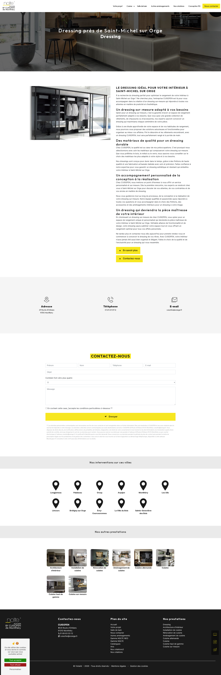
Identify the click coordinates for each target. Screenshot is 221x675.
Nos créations (178, 6)
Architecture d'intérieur (173, 627)
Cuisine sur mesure (171, 646)
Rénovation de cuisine (172, 633)
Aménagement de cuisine (174, 635)
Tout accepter (15, 660)
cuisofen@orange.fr (174, 310)
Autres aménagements (160, 6)
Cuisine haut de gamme (173, 644)
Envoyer (113, 416)
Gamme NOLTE (117, 641)
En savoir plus (130, 250)
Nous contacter (211, 6)
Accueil (113, 624)
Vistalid (79, 666)
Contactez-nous (131, 258)
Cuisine (129, 6)
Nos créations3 (117, 649)
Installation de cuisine (172, 630)
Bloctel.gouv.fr (51, 439)
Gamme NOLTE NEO (119, 638)
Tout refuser (15, 665)
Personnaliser (15, 669)
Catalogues (115, 644)
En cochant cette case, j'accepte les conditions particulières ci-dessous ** (80, 408)
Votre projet (117, 6)
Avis (112, 646)
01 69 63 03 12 (110, 310)
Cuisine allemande (171, 638)
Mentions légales (118, 666)
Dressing (167, 624)
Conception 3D (194, 6)
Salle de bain (142, 6)
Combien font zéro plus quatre (58, 378)
